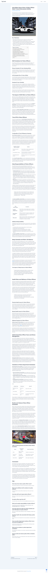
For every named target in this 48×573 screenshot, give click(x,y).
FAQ (13, 57)
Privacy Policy (29, 571)
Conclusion (14, 56)
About (41, 1)
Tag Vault (4, 1)
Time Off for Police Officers (16, 50)
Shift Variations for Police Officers (17, 48)
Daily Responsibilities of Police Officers (18, 51)
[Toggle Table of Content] (27, 47)
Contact (45, 1)
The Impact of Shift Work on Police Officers (18, 49)
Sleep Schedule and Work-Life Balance (18, 52)
